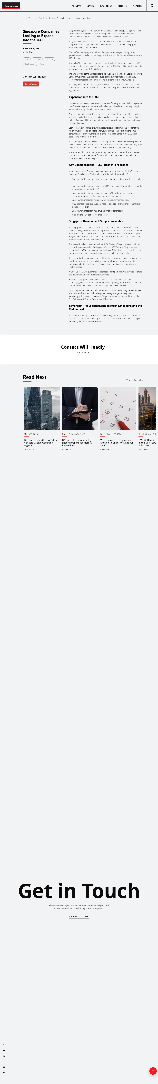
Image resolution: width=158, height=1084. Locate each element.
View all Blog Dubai (134, 380)
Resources (122, 5)
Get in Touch (31, 84)
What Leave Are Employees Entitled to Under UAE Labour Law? (116, 443)
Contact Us (138, 5)
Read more (29, 449)
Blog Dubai (43, 18)
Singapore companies (120, 258)
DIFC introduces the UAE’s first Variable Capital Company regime (41, 443)
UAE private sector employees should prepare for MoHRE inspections (78, 443)
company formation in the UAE (88, 114)
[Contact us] (153, 1071)
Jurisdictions (106, 5)
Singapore (37, 59)
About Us (76, 5)
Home (25, 18)
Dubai (27, 59)
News (42, 64)
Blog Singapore (30, 64)
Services (90, 5)
